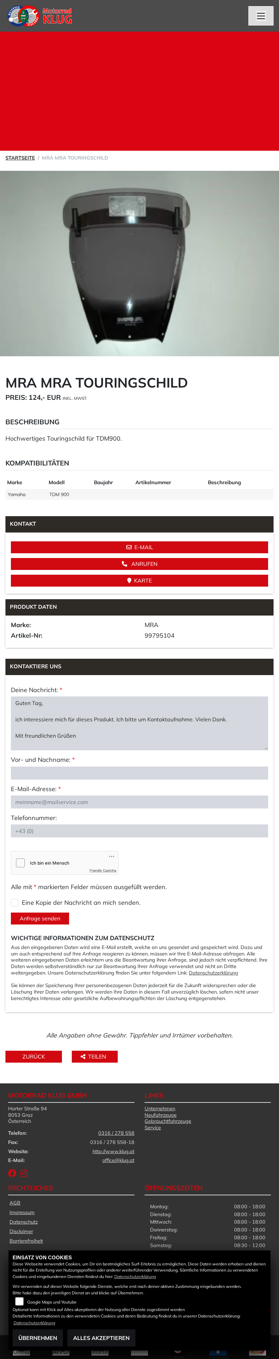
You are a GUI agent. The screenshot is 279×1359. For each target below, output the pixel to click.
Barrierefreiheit (26, 1241)
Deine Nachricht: (36, 690)
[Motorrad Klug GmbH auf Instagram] (25, 1175)
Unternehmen (160, 1109)
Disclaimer (21, 1231)
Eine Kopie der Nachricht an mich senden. (81, 902)
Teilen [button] (98, 1056)
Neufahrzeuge (161, 1115)
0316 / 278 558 (116, 1133)
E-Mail (143, 547)
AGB (15, 1203)
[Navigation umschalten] (261, 16)
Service (153, 1128)
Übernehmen (37, 1338)
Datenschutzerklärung (213, 973)
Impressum (22, 1212)
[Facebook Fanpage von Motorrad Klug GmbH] (14, 1175)
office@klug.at (118, 1160)
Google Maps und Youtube (52, 1302)
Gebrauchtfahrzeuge (168, 1121)
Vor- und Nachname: (43, 760)
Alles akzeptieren (101, 1338)
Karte (143, 580)
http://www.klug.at (113, 1151)
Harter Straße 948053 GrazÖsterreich (27, 1115)
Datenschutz (24, 1222)
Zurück (33, 1056)
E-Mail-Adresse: (36, 789)
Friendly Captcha (102, 870)
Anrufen (144, 563)
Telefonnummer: (34, 818)
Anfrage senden (40, 918)
